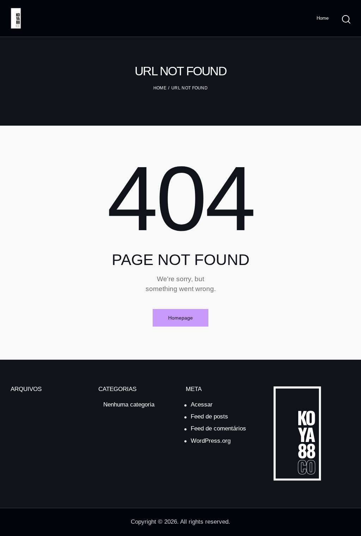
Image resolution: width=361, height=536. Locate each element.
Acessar (202, 404)
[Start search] (346, 19)
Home (159, 88)
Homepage (180, 318)
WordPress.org (211, 440)
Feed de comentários (218, 428)
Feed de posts (209, 416)
